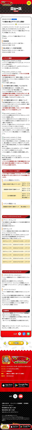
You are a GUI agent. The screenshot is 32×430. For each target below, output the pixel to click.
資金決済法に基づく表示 (8, 410)
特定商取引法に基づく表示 (9, 408)
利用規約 (26, 403)
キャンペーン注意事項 (16, 403)
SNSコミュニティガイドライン (10, 412)
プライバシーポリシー (8, 405)
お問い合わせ (5, 403)
